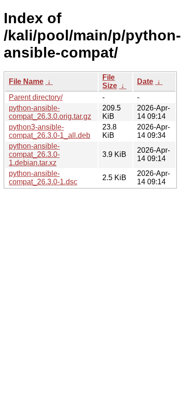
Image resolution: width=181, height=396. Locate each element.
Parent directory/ (35, 97)
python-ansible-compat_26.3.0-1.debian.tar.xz (34, 154)
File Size (109, 81)
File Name (26, 81)
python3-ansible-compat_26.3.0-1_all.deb (49, 131)
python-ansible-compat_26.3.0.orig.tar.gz (50, 112)
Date (145, 81)
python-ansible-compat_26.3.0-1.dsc (43, 177)
